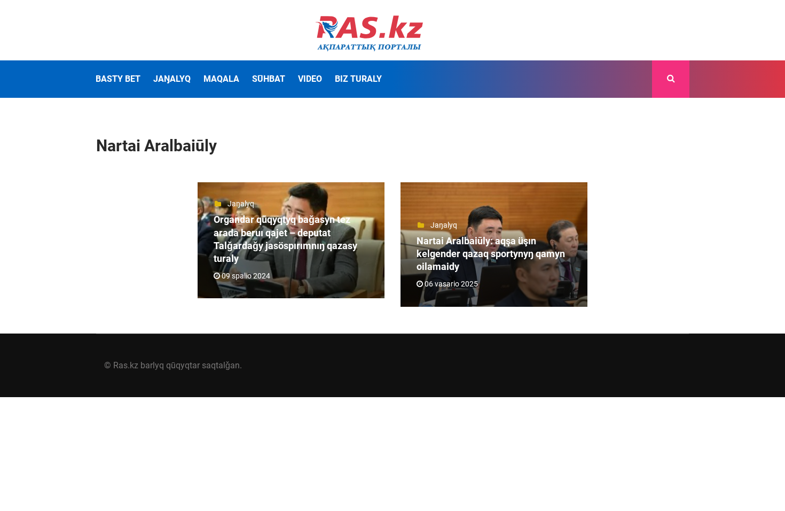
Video (310, 79)
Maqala (221, 79)
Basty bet (118, 79)
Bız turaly (358, 79)
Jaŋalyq (172, 79)
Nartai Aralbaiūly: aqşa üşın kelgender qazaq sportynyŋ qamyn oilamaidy (491, 253)
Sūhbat (268, 79)
